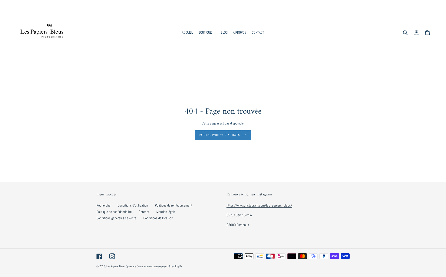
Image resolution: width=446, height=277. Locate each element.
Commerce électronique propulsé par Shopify (159, 266)
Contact (144, 212)
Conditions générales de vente (116, 218)
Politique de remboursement (173, 205)
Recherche (103, 205)
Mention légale (166, 212)
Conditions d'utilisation (133, 205)
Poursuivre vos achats (219, 135)
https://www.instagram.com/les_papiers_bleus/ (259, 205)
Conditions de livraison (158, 218)
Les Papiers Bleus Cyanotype (121, 266)
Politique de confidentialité (114, 212)
